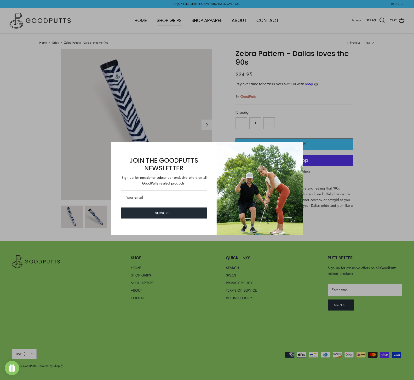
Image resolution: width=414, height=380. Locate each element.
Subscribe (163, 213)
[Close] (297, 148)
